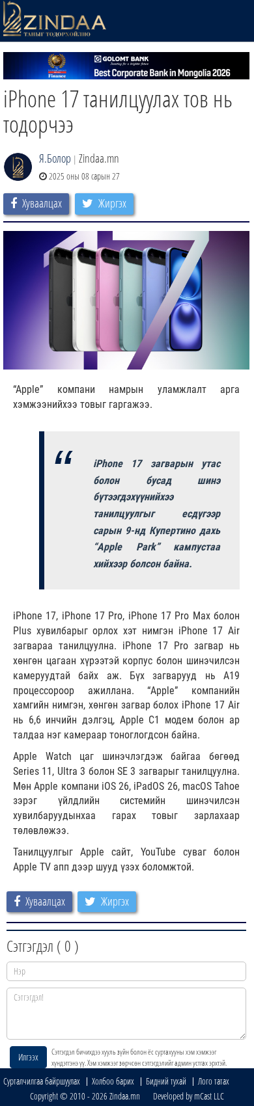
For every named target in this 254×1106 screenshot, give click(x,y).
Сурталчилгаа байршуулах (41, 1081)
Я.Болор (55, 158)
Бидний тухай (166, 1081)
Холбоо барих (113, 1081)
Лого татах (213, 1081)
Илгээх (28, 1057)
